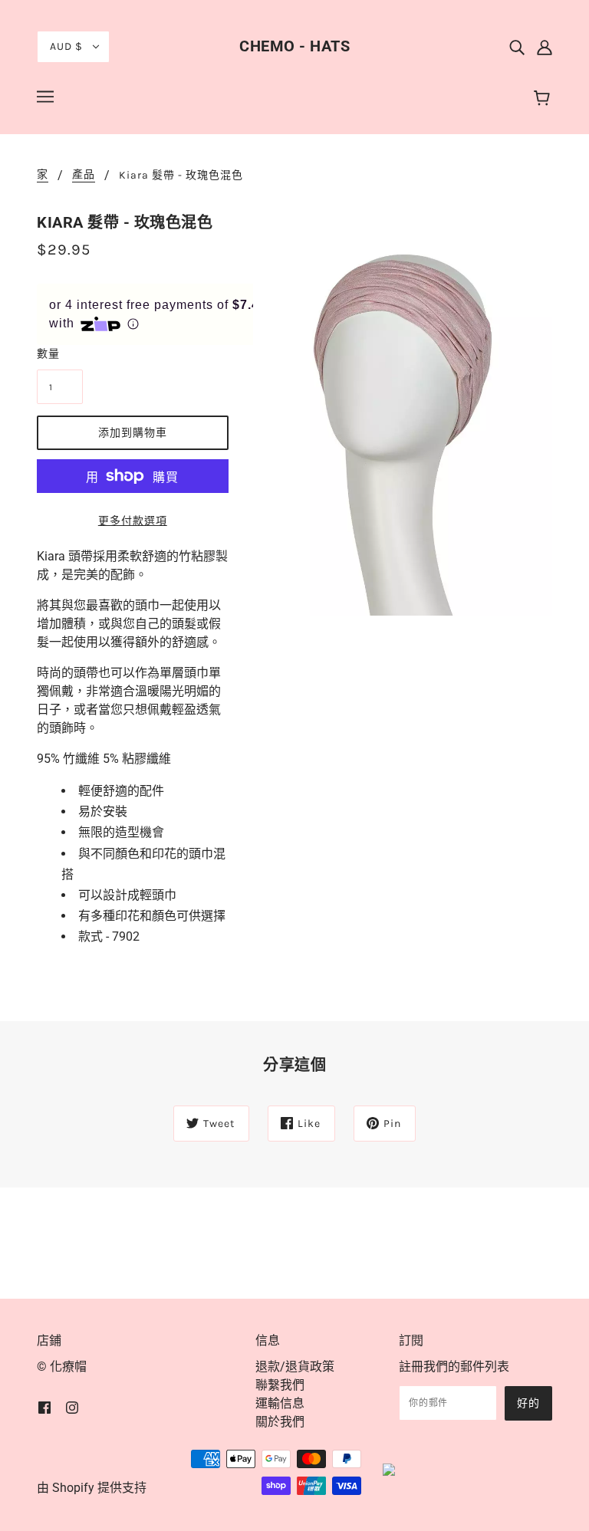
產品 (83, 175)
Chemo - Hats (294, 46)
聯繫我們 (279, 1385)
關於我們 (279, 1421)
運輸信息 (279, 1403)
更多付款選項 (132, 520)
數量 (48, 353)
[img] (517, 46)
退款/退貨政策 (294, 1366)
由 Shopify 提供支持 (91, 1487)
